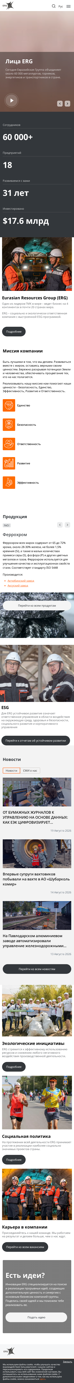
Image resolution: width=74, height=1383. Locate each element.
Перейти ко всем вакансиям (25, 1247)
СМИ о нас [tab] (30, 770)
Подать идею (36, 1317)
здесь (42, 1378)
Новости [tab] (11, 770)
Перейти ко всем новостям (37, 969)
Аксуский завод (18, 585)
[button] (60, 104)
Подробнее (14, 331)
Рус (61, 6)
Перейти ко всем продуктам (37, 605)
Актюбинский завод (21, 581)
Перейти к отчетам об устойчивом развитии (36, 740)
